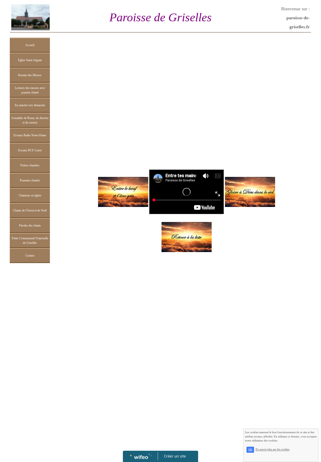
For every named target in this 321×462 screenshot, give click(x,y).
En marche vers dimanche (30, 105)
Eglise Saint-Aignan (30, 60)
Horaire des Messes (30, 75)
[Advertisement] (30, 366)
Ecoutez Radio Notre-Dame (30, 135)
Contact (29, 255)
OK (250, 449)
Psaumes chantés (30, 180)
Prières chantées (29, 165)
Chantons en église (30, 195)
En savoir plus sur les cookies (272, 449)
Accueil (29, 45)
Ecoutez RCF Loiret (30, 150)
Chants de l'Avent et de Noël (30, 210)
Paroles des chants (30, 225)
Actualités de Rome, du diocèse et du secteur (29, 120)
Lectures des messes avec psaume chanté (30, 90)
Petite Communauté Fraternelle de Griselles (30, 241)
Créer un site (175, 455)
